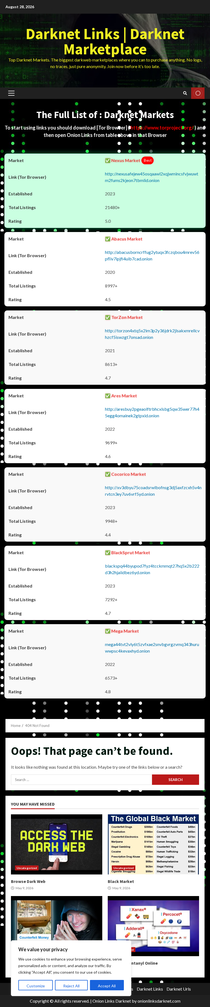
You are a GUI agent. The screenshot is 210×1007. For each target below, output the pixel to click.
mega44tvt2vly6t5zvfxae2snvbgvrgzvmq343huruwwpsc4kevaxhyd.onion (152, 647)
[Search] (185, 93)
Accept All (107, 985)
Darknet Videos (198, 93)
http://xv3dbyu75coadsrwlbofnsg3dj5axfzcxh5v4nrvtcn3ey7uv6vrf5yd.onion (153, 491)
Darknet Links (150, 988)
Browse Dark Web (56, 844)
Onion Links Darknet (111, 1000)
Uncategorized (27, 868)
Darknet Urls (179, 988)
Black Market (153, 844)
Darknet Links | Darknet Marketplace (105, 41)
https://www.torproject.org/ (162, 128)
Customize (36, 985)
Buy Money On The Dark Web (56, 926)
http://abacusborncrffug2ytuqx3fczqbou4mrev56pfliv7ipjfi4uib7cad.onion (152, 255)
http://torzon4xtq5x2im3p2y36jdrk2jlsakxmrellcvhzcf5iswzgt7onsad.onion (152, 334)
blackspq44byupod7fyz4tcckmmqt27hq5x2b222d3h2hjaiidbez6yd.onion (152, 569)
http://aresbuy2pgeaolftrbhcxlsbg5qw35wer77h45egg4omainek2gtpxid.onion (152, 412)
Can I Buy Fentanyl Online (153, 926)
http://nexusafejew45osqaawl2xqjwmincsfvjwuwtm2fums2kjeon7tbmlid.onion (151, 177)
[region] (71, 968)
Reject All (71, 985)
